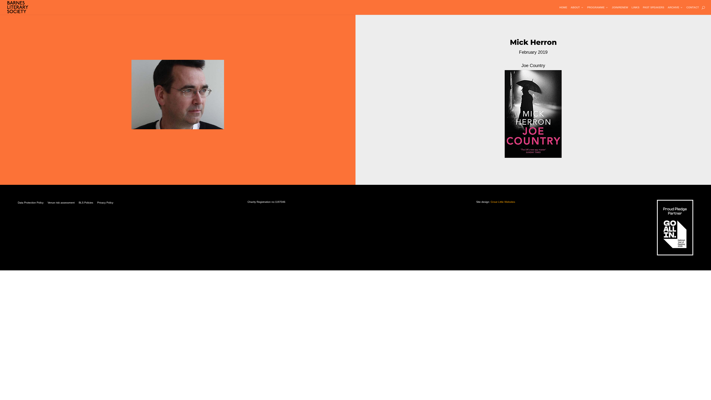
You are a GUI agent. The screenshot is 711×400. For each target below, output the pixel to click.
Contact (692, 7)
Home (563, 7)
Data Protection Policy (31, 202)
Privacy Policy (105, 202)
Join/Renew (620, 7)
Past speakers (653, 7)
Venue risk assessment (61, 202)
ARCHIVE (673, 7)
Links (635, 7)
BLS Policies (86, 202)
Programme (596, 7)
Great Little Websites (503, 201)
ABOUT (575, 7)
